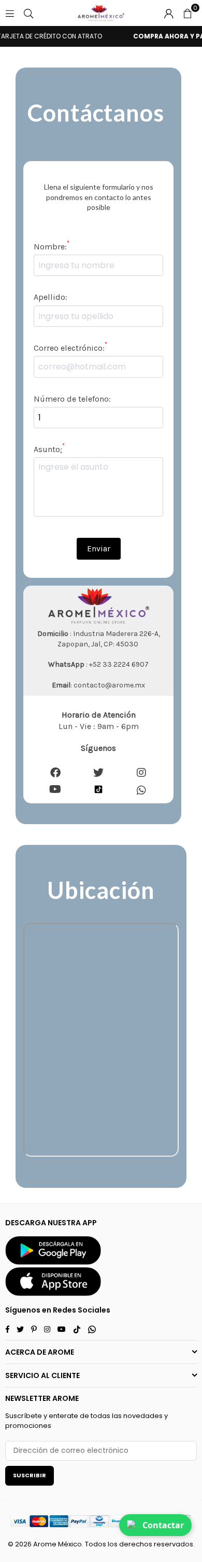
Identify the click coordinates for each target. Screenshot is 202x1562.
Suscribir (29, 1475)
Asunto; (49, 449)
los (113, 1544)
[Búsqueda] (28, 13)
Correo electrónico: (70, 347)
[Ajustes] (169, 13)
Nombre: (51, 246)
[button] (187, 13)
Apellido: (50, 297)
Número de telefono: (72, 399)
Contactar (163, 1525)
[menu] (10, 13)
